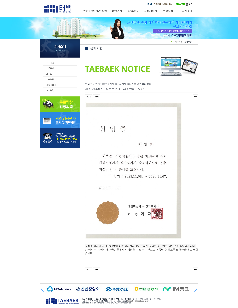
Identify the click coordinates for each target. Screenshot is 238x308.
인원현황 (50, 79)
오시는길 (50, 90)
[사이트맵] (157, 5)
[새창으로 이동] (183, 4)
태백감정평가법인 (58, 8)
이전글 (88, 96)
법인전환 (117, 10)
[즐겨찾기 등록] (167, 5)
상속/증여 (133, 10)
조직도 (49, 74)
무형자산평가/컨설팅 (95, 10)
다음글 (96, 96)
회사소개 (187, 10)
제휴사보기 (51, 85)
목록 (195, 96)
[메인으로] (149, 5)
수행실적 (168, 10)
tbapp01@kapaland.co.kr (137, 301)
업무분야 (50, 68)
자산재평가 (150, 10)
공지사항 (50, 63)
